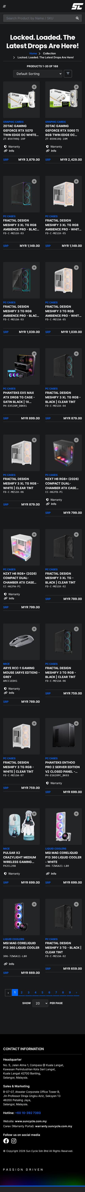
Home (33, 53)
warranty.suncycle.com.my (53, 1126)
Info (11, 150)
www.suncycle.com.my (31, 1121)
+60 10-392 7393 (28, 1113)
